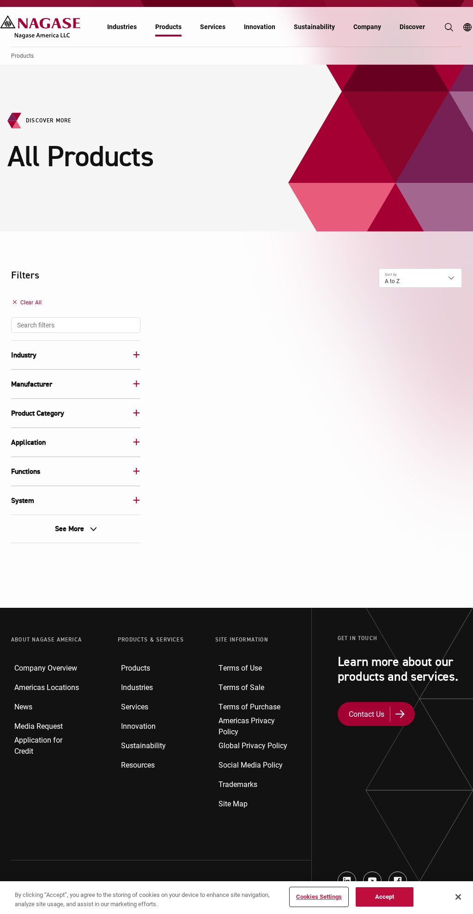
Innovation (259, 26)
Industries (122, 26)
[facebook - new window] (397, 881)
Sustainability (314, 26)
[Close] (458, 897)
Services (212, 26)
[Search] (449, 27)
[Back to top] (464, 863)
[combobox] (75, 325)
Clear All (31, 302)
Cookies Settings (319, 896)
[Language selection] (467, 27)
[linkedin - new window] (347, 881)
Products (168, 26)
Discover (412, 26)
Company (367, 26)
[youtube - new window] (372, 881)
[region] (236, 897)
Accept (384, 896)
